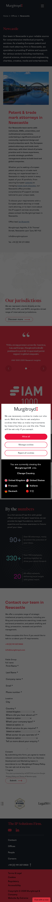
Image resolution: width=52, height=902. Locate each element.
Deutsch (12, 491)
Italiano (34, 486)
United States (37, 480)
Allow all (26, 437)
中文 (32, 491)
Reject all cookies (26, 453)
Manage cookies (26, 445)
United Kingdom (16, 480)
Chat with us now (41, 899)
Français (13, 486)
